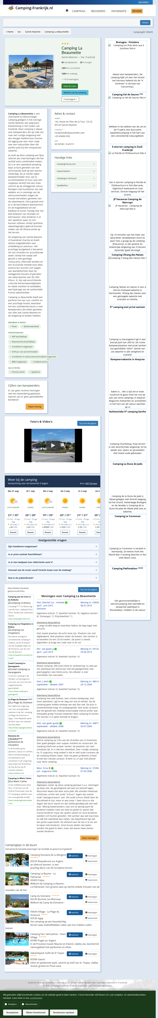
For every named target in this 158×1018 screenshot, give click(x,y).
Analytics (12, 1004)
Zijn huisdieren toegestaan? (22, 546)
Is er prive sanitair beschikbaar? (25, 554)
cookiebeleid (36, 998)
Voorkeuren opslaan (63, 1012)
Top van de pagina (87, 423)
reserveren (92, 861)
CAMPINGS (79, 11)
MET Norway (91, 483)
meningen (92, 855)
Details (13, 532)
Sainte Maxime (32, 31)
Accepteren (12, 1012)
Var (19, 31)
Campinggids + (70, 99)
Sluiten (145, 22)
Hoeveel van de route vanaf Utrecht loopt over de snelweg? (40, 570)
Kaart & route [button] (70, 86)
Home (10, 31)
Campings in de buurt (67, 178)
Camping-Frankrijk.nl (34, 7)
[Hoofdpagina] (66, 11)
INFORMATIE (119, 11)
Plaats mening (34, 406)
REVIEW (137, 11)
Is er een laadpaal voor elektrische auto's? (30, 562)
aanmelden (143, 2)
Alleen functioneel (35, 1012)
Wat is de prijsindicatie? (20, 577)
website (76, 855)
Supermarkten (63, 171)
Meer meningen (89, 838)
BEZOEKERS (98, 11)
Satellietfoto (62, 185)
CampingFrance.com (66, 164)
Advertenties (31, 1004)
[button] (53, 445)
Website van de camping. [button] (75, 92)
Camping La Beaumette (57, 31)
